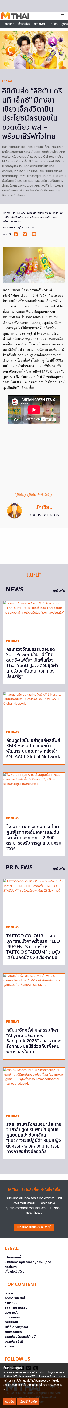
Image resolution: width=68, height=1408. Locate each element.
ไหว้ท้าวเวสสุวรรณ (16, 1327)
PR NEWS (7, 81)
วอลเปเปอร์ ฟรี (14, 1341)
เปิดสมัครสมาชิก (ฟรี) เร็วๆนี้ (34, 1227)
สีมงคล (9, 1346)
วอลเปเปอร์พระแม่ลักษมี (20, 1336)
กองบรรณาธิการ (44, 515)
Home (7, 213)
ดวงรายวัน (11, 1312)
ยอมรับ (9, 1401)
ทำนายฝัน (24, 24)
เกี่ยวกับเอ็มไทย (15, 1271)
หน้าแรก (9, 24)
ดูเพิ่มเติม (59, 590)
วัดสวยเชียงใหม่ (15, 1298)
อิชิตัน (20, 495)
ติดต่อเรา (11, 1267)
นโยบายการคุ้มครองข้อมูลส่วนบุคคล (28, 1262)
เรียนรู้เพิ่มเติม (28, 1401)
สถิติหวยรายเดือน (16, 1308)
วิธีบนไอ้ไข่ (11, 1322)
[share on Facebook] (16, 234)
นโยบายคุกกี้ (13, 1257)
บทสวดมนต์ (12, 1317)
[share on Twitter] (25, 234)
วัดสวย (9, 1293)
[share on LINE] (34, 234)
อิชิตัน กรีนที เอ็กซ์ (39, 495)
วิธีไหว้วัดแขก (13, 1332)
